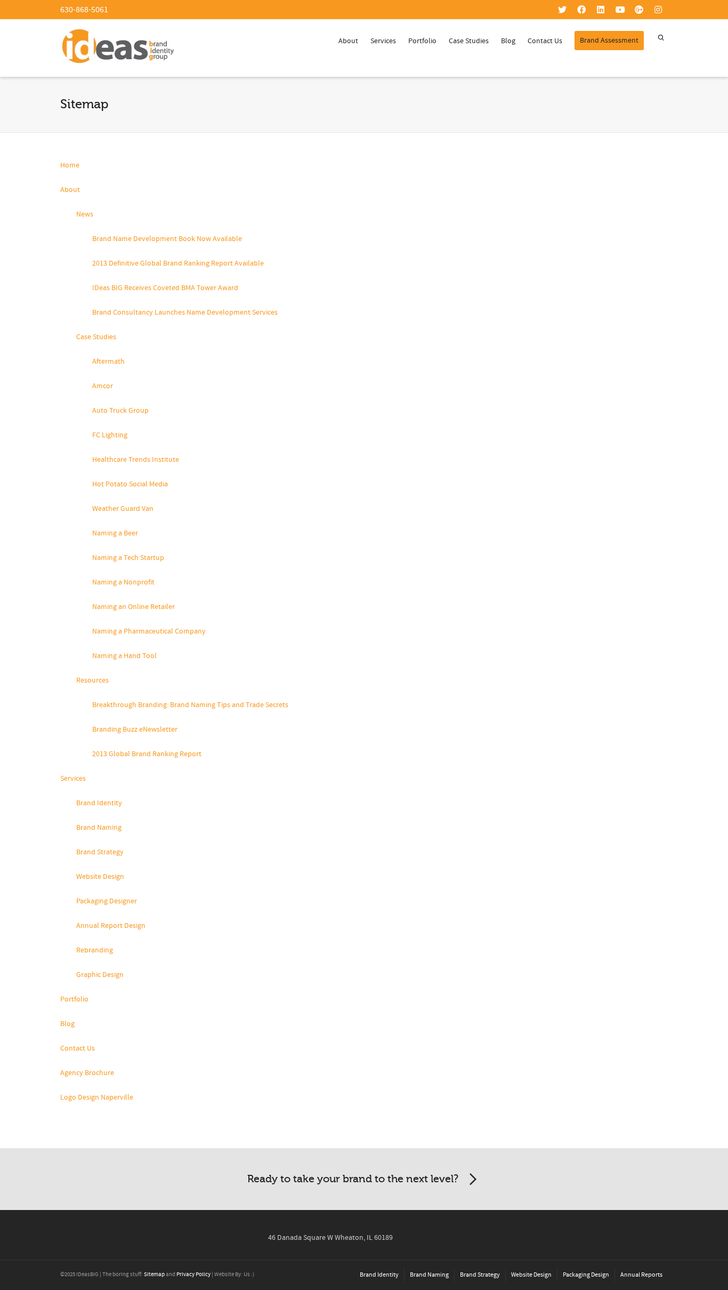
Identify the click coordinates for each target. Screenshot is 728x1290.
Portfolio (422, 41)
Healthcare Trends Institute (135, 459)
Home (69, 165)
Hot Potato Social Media (130, 484)
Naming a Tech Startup (128, 558)
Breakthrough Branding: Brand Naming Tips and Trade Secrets (190, 705)
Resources (92, 680)
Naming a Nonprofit (123, 582)
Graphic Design (100, 975)
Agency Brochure (87, 1073)
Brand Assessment (609, 40)
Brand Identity (99, 803)
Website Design (100, 877)
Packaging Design (586, 1275)
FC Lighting (109, 435)
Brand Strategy (100, 852)
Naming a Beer (115, 533)
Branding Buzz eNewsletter (134, 729)
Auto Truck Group (120, 410)
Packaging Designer (106, 901)
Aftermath (108, 361)
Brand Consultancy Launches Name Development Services (185, 312)
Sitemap (154, 1274)
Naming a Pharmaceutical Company (149, 631)
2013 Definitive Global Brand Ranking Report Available (178, 263)
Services (383, 41)
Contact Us (545, 41)
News (84, 214)
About (348, 41)
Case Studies (469, 41)
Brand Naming (99, 827)
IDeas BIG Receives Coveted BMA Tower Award (165, 288)
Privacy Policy (193, 1274)
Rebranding (94, 950)
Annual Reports (641, 1275)
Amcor (102, 386)
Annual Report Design (110, 926)
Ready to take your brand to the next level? (352, 1179)
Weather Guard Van (122, 509)
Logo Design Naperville (96, 1097)
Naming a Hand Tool (124, 656)
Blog (508, 41)
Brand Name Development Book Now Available (167, 239)
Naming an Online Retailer (133, 607)
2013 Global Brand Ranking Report (146, 754)
